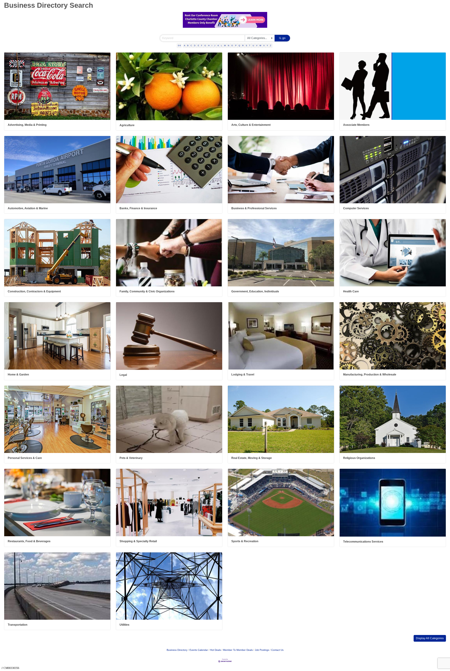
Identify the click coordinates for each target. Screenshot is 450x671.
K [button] (218, 45)
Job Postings (262, 650)
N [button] (228, 45)
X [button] (264, 45)
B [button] (187, 45)
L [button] (221, 45)
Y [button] (267, 45)
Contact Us (277, 650)
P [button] (235, 45)
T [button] (249, 45)
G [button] (205, 45)
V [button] (256, 45)
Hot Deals (215, 650)
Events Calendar (198, 650)
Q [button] (239, 45)
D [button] (194, 45)
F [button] (201, 45)
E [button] (198, 45)
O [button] (232, 45)
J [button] (214, 45)
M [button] (225, 45)
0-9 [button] (179, 45)
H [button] (209, 45)
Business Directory (177, 650)
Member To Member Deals (238, 650)
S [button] (246, 45)
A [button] (184, 45)
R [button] (243, 45)
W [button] (260, 45)
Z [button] (270, 45)
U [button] (253, 45)
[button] (430, 638)
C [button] (191, 45)
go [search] (283, 38)
